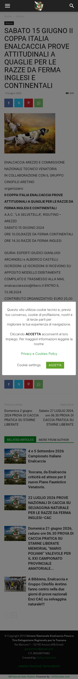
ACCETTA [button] (55, 365)
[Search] (72, 6)
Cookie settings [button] (29, 365)
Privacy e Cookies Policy (39, 354)
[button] (7, 6)
